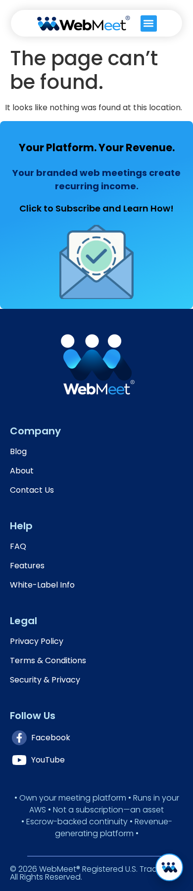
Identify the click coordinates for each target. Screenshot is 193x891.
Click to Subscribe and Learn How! (96, 208)
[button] (149, 23)
